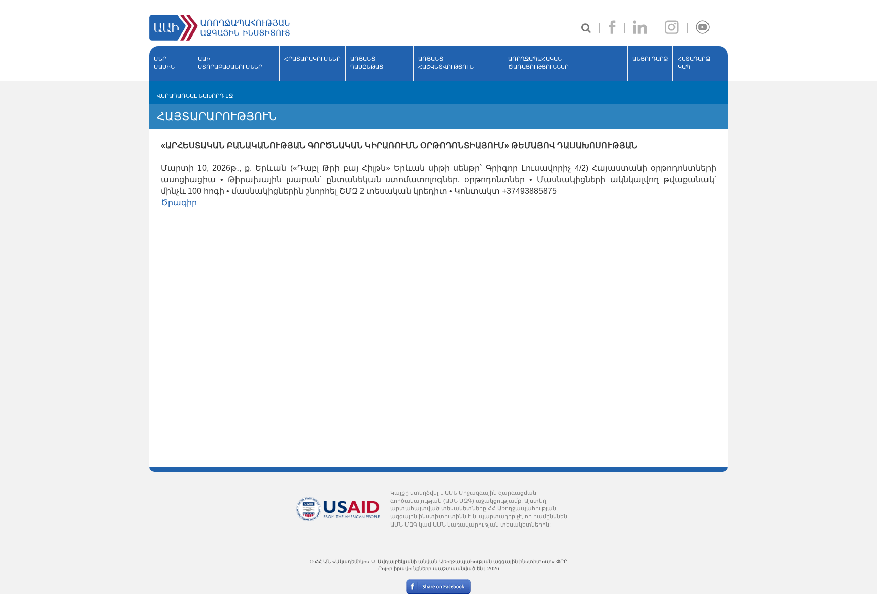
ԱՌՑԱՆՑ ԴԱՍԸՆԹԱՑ (366, 63)
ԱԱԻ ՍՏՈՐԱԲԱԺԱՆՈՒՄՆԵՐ (230, 63)
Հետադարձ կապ (694, 63)
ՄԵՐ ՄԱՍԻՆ (164, 63)
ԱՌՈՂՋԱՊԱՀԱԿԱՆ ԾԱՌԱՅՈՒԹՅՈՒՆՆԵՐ (538, 63)
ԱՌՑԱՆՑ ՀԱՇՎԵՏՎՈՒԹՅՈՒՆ (446, 63)
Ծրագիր (179, 202)
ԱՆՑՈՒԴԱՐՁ (650, 59)
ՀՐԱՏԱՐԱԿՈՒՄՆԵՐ (312, 59)
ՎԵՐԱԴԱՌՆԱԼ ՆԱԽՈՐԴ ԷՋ (195, 96)
